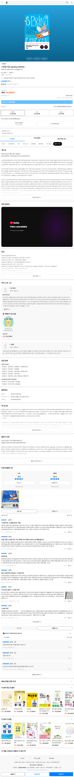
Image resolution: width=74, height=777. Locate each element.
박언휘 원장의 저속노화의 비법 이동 (32, 734)
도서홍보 (56, 767)
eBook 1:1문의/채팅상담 (52, 762)
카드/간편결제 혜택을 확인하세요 (62, 106)
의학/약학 (17, 371)
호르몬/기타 (24, 371)
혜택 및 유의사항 (19, 486)
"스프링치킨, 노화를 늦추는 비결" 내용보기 (37, 526)
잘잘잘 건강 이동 (7, 702)
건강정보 (16, 367)
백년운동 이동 (32, 703)
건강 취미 (10, 367)
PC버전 (37, 767)
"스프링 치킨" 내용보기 (37, 611)
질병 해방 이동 (8, 327)
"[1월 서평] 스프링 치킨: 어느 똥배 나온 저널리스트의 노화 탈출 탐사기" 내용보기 (37, 542)
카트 (71, 3)
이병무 (11, 72)
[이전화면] (2, 2)
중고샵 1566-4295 (40, 762)
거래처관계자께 (49, 767)
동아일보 (18, 384)
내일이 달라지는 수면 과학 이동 (19, 734)
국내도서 (4, 382)
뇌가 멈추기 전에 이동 (19, 702)
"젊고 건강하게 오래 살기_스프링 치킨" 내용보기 (37, 576)
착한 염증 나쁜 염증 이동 (57, 702)
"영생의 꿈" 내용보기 (37, 559)
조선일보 (18, 382)
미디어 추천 (11, 382)
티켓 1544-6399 (30, 762)
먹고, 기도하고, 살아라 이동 (45, 734)
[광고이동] (67, 2)
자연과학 (10, 376)
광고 (60, 767)
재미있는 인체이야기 (23, 376)
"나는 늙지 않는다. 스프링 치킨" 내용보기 (37, 594)
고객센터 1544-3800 (19, 762)
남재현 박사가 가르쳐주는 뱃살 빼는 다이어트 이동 (45, 702)
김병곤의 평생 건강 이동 (7, 734)
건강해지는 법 (24, 367)
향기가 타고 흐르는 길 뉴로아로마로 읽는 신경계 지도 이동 (57, 734)
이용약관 (15, 767)
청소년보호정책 (30, 767)
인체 (15, 376)
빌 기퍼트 (3, 72)
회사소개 (42, 767)
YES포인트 (4, 95)
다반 (2, 75)
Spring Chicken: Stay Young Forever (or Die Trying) (19, 78)
